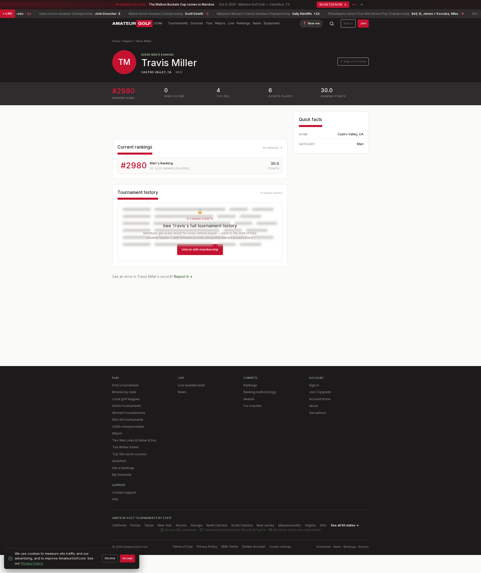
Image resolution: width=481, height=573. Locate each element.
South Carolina (242, 525)
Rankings (243, 23)
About (313, 406)
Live (231, 23)
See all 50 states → (345, 525)
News (257, 23)
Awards (249, 399)
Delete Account (253, 546)
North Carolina (216, 525)
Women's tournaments (128, 413)
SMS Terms (229, 546)
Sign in (348, 23)
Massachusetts (289, 525)
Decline (110, 558)
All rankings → (272, 147)
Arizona (181, 525)
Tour (209, 23)
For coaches (253, 406)
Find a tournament (125, 385)
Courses (196, 23)
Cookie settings (280, 546)
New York (165, 525)
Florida (135, 525)
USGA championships (128, 426)
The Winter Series (125, 447)
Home (116, 41)
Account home (319, 399)
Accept (128, 558)
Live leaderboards (191, 385)
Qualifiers (119, 461)
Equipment (272, 23)
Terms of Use (182, 546)
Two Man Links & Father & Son (134, 440)
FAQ (115, 499)
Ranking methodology (260, 392)
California (119, 525)
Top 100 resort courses (129, 454)
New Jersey (265, 525)
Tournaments (178, 23)
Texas (149, 525)
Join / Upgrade (320, 392)
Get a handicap (123, 468)
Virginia (310, 525)
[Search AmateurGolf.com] (332, 24)
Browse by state (124, 392)
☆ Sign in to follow (353, 61)
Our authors (317, 413)
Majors (220, 23)
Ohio (323, 525)
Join (363, 23)
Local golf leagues (126, 399)
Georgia (196, 525)
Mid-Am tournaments (127, 419)
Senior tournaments (126, 406)
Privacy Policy (207, 546)
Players (128, 41)
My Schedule (122, 475)
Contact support (124, 492)
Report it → (183, 277)
